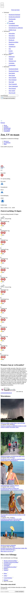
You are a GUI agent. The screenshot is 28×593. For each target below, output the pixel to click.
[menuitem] (15, 21)
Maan (5, 144)
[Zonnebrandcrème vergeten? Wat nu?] (12, 484)
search (2, 95)
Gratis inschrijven (19, 591)
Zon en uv (6, 141)
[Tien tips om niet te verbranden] (12, 544)
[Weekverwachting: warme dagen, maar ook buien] (12, 421)
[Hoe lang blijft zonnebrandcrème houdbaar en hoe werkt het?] (12, 513)
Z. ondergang (7, 142)
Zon (14, 424)
